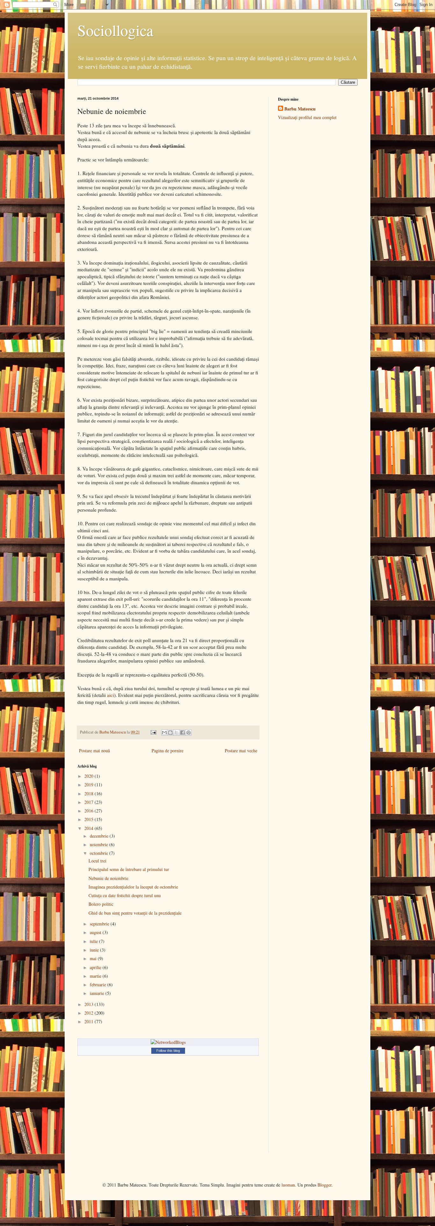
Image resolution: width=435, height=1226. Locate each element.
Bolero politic (101, 904)
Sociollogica (115, 30)
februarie (98, 985)
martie (96, 976)
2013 (89, 1004)
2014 (89, 828)
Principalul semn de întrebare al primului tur (129, 869)
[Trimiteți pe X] (176, 732)
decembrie (100, 836)
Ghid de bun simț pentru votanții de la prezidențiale (135, 913)
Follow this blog (168, 1050)
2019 (89, 785)
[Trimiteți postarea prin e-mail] (153, 732)
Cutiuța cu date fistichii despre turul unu (125, 895)
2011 (89, 1021)
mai (94, 958)
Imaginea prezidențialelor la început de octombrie (133, 887)
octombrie (99, 853)
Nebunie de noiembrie (108, 878)
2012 (89, 1013)
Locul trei (97, 861)
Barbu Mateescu (300, 109)
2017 (89, 802)
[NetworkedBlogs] (168, 1042)
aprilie (96, 967)
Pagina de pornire (167, 751)
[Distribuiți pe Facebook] (182, 732)
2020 (89, 776)
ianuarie (97, 993)
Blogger (324, 1185)
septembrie (100, 924)
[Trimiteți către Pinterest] (188, 732)
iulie (94, 941)
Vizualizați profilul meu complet (307, 117)
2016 (89, 811)
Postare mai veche (241, 751)
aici (110, 695)
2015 (89, 819)
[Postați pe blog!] (170, 732)
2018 (89, 793)
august (96, 932)
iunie (95, 950)
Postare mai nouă (94, 751)
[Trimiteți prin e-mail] (164, 732)
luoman (288, 1185)
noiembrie (99, 844)
